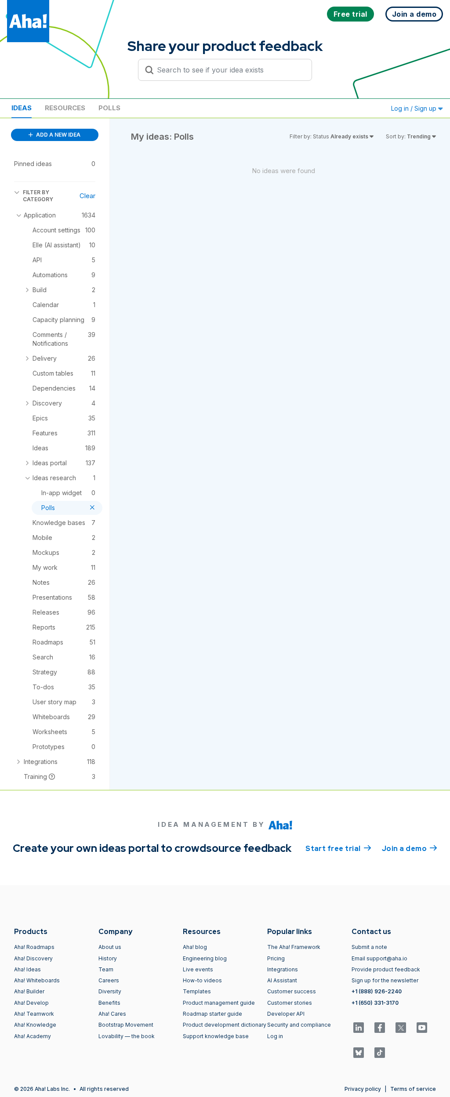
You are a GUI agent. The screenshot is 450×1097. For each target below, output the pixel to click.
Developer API (286, 1013)
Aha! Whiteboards (37, 980)
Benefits (109, 1002)
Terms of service (413, 1089)
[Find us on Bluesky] (359, 1053)
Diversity (109, 991)
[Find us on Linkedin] (359, 1028)
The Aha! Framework (293, 947)
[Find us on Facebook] (380, 1028)
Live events (198, 969)
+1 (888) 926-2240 (377, 991)
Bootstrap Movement (125, 1024)
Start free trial (338, 848)
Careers (108, 980)
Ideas (21, 108)
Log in (275, 1036)
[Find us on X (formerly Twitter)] (401, 1028)
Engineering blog (205, 958)
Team (105, 969)
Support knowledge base (216, 1036)
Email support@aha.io (379, 958)
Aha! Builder (29, 991)
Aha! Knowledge (35, 1024)
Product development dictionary (224, 1024)
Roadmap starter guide (212, 1013)
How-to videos (202, 980)
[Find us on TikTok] (380, 1053)
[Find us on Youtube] (422, 1028)
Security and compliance (299, 1024)
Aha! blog (195, 947)
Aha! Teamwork (34, 1013)
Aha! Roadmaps (34, 947)
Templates (197, 991)
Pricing (276, 958)
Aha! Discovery (33, 958)
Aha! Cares (112, 1013)
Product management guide (219, 1002)
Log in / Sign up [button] (414, 108)
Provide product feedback (386, 969)
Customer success (291, 991)
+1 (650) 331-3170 (375, 1002)
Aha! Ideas (27, 969)
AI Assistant (282, 980)
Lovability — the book (126, 1036)
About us (109, 947)
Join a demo (409, 848)
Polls (109, 108)
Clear (87, 196)
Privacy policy (363, 1089)
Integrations (282, 969)
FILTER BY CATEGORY (38, 196)
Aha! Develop (31, 1002)
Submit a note (369, 947)
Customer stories (289, 1002)
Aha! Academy (32, 1036)
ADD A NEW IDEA (57, 134)
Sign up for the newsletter (385, 980)
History (107, 958)
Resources (65, 108)
